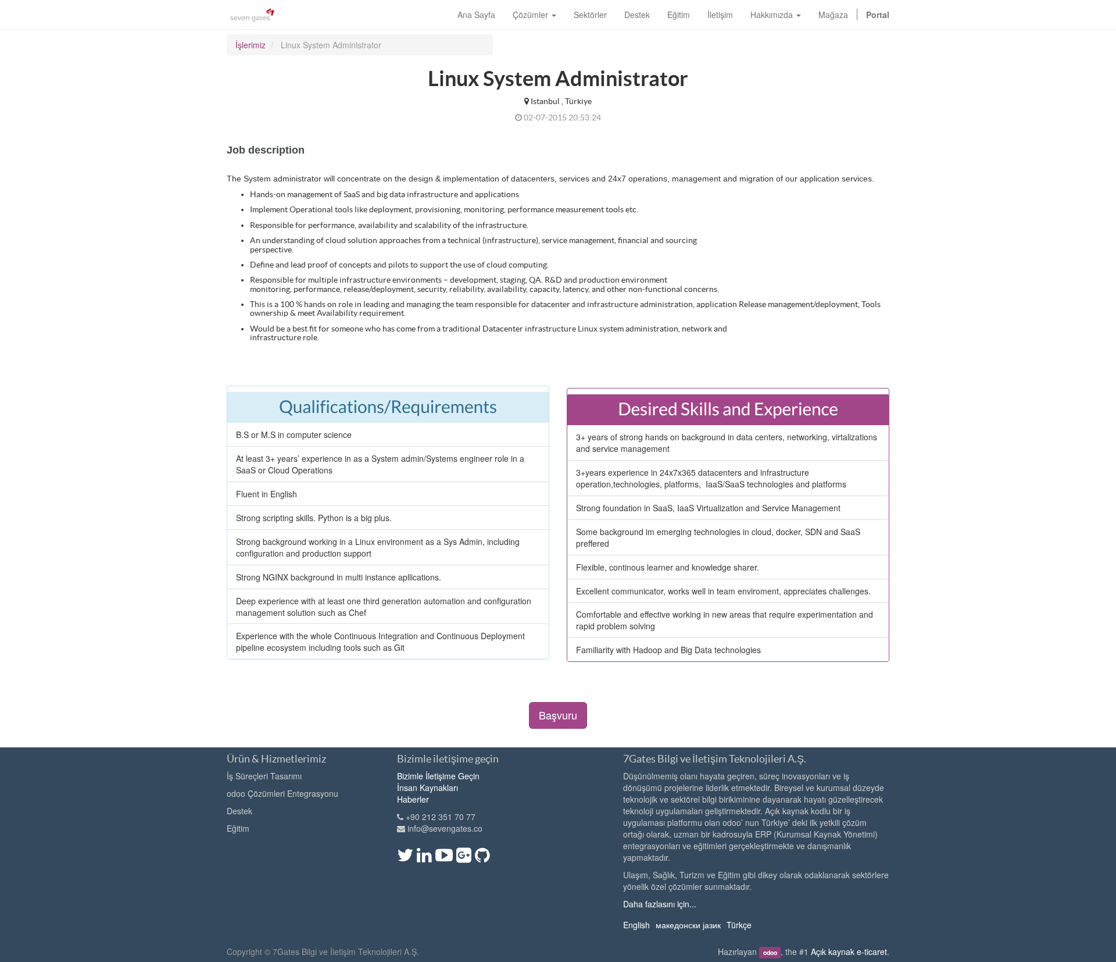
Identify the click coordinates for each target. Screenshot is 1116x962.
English (636, 925)
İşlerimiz (250, 45)
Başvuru (558, 714)
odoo (770, 952)
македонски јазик (688, 925)
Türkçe (739, 925)
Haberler (413, 799)
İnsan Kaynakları (427, 787)
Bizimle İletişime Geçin (438, 776)
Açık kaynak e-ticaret (849, 951)
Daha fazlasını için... (659, 904)
